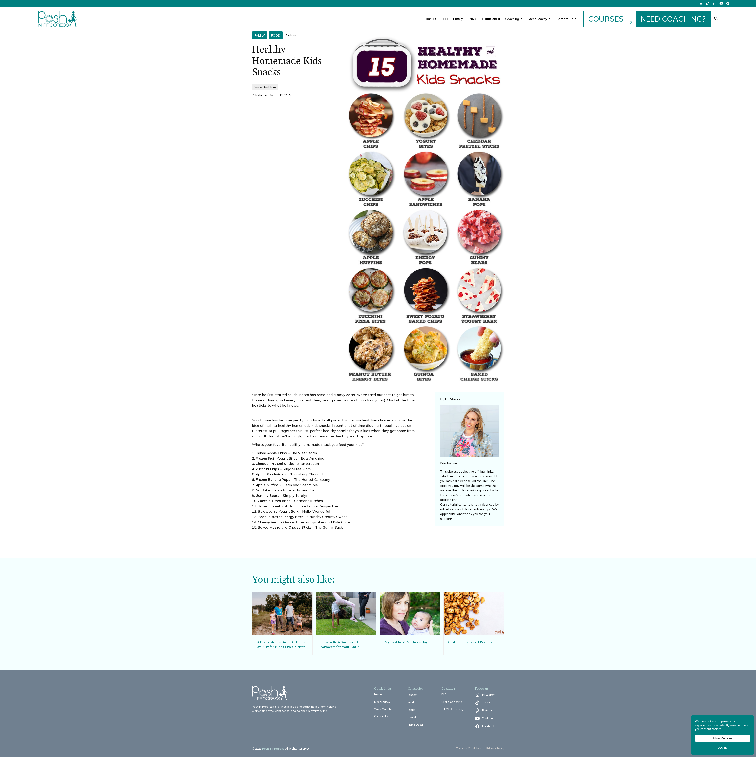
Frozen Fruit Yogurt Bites (276, 458)
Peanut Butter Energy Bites (281, 516)
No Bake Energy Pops (274, 490)
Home (378, 694)
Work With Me (383, 709)
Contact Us (381, 716)
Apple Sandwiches (271, 474)
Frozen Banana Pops (273, 479)
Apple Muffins (267, 485)
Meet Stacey (382, 701)
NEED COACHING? (673, 19)
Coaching (512, 19)
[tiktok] (708, 3)
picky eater (346, 394)
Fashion (430, 19)
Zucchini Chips (267, 469)
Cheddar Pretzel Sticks (275, 463)
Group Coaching (451, 701)
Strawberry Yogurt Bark (278, 511)
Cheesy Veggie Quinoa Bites (281, 522)
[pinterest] (714, 3)
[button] (514, 19)
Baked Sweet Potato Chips (280, 506)
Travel (472, 19)
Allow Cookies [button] (722, 738)
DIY (443, 694)
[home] (57, 19)
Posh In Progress (273, 748)
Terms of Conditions (469, 748)
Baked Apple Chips (271, 453)
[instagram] (701, 3)
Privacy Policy (495, 748)
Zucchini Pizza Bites (274, 501)
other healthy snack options (349, 436)
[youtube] (721, 3)
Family (458, 19)
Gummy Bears (267, 495)
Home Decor (491, 19)
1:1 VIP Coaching (452, 709)
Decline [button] (722, 747)
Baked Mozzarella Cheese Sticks (284, 527)
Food (444, 19)
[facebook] (728, 3)
